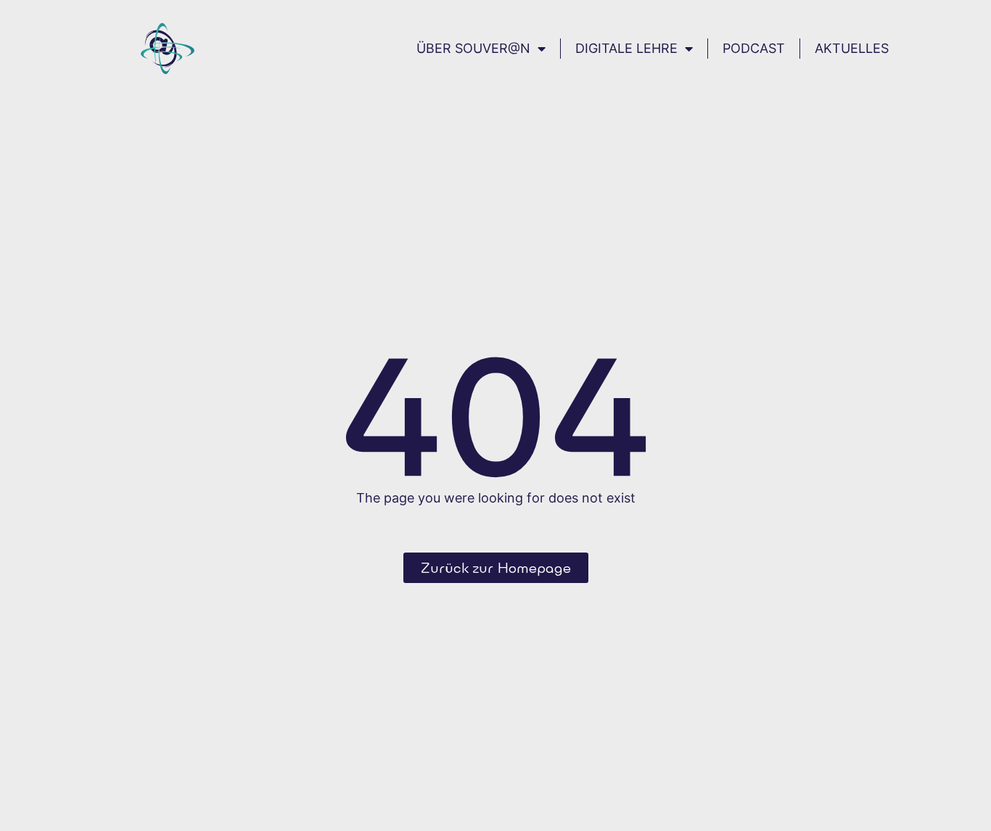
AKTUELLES (852, 48)
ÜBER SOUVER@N (473, 48)
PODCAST (754, 48)
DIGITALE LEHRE (626, 48)
